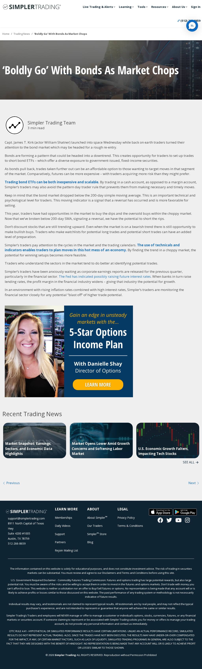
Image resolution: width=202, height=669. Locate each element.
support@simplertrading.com (26, 518)
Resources (158, 7)
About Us (178, 7)
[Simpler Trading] (32, 7)
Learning (125, 7)
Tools (141, 7)
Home (5, 34)
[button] (192, 26)
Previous (13, 483)
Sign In (195, 7)
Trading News (22, 34)
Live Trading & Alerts (98, 7)
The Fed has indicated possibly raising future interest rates (105, 276)
